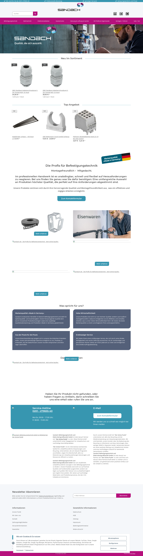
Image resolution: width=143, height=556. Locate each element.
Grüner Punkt (16, 512)
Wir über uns (16, 515)
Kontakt (14, 519)
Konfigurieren (113, 543)
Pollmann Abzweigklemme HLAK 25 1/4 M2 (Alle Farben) (85, 138)
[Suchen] (35, 14)
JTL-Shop (133, 553)
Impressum (19, 550)
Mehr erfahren (41, 234)
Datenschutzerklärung (46, 496)
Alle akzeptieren (113, 538)
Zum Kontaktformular (71, 198)
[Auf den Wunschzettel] (36, 65)
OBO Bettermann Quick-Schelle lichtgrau (56, 137)
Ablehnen (113, 548)
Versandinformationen (19, 526)
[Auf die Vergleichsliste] (31, 65)
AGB (74, 515)
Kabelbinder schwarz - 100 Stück (23, 137)
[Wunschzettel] (121, 14)
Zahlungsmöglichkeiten (19, 522)
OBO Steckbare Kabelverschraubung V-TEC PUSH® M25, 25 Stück (55, 91)
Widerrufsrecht (78, 529)
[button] (115, 14)
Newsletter (15, 529)
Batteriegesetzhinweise (80, 526)
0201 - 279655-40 (42, 411)
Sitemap (75, 519)
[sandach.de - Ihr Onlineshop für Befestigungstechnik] (71, 7)
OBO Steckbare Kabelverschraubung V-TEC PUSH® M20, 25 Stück (25, 91)
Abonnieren (123, 495)
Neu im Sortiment (71, 58)
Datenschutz (29, 550)
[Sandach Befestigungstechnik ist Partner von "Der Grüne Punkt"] (31, 436)
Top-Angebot (71, 104)
